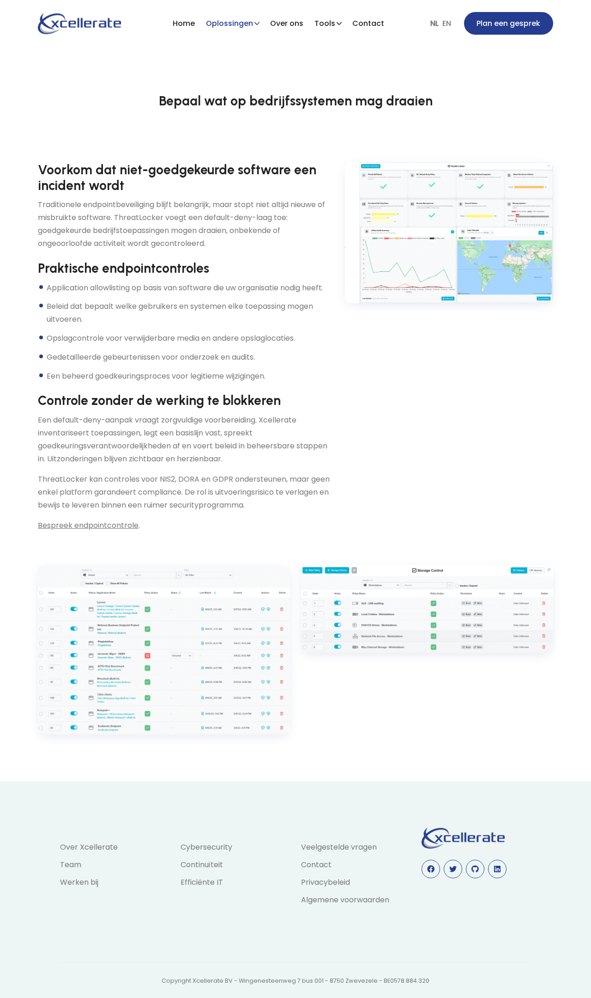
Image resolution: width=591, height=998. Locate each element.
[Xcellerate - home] (79, 24)
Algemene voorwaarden (345, 899)
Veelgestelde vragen (339, 847)
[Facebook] (431, 869)
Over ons (286, 23)
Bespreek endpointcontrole (88, 525)
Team (70, 864)
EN (446, 23)
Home (184, 23)
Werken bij (79, 882)
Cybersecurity (206, 847)
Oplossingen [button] (229, 23)
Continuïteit (202, 864)
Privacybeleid (325, 882)
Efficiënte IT (202, 882)
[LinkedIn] (497, 869)
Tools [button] (324, 23)
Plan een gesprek (508, 23)
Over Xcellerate (89, 847)
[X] (453, 869)
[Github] (475, 869)
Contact (368, 23)
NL (434, 23)
